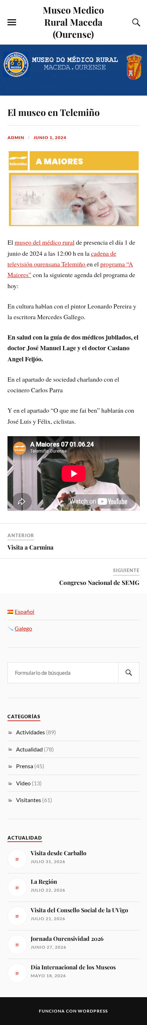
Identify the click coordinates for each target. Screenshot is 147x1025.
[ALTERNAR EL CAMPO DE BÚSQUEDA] (135, 22)
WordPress (93, 1011)
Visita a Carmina (30, 547)
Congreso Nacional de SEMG (99, 582)
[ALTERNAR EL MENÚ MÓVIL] (11, 22)
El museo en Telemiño (53, 112)
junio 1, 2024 (50, 137)
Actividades (30, 732)
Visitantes (28, 799)
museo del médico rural (45, 242)
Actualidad (29, 749)
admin (15, 137)
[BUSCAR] (129, 672)
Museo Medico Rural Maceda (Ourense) (73, 22)
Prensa (24, 766)
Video (23, 783)
